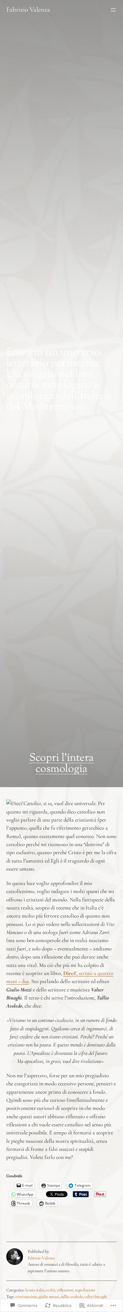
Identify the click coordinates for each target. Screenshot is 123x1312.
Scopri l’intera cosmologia (61, 764)
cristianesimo (26, 1296)
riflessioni (65, 1290)
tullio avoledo (72, 1296)
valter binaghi (95, 1296)
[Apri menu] (113, 9)
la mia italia (34, 1290)
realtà (50, 1290)
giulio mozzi (49, 1296)
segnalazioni (85, 1290)
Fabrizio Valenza (28, 9)
